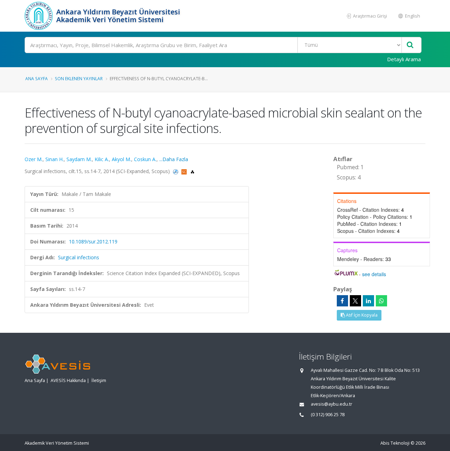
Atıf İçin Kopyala (361, 315)
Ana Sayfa (36, 78)
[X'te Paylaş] (355, 300)
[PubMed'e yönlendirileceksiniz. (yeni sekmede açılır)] (176, 171)
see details (374, 274)
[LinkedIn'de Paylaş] (368, 300)
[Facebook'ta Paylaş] (342, 300)
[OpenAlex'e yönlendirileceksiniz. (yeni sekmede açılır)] (192, 171)
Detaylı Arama (404, 59)
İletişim (98, 380)
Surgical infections (78, 257)
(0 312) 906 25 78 (328, 415)
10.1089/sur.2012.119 (93, 241)
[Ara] (410, 45)
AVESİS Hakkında (68, 380)
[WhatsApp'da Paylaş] (381, 300)
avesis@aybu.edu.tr (331, 404)
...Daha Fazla (173, 159)
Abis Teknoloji (395, 443)
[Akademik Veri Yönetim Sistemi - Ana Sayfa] (39, 16)
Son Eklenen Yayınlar (79, 78)
